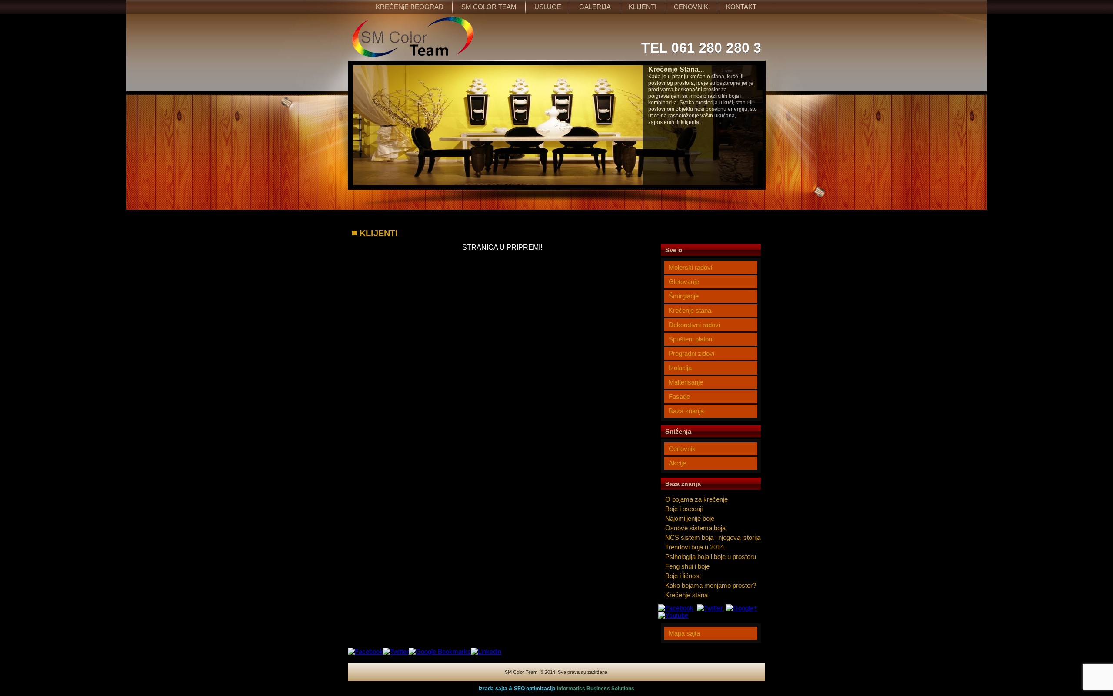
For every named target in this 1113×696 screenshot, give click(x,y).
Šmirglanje (684, 296)
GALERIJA (595, 6)
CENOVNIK (691, 6)
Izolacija (680, 367)
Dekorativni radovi (694, 324)
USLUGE (547, 6)
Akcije (677, 463)
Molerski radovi (690, 267)
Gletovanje (684, 281)
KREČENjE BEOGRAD (409, 6)
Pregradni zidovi (691, 353)
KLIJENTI (642, 6)
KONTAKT (741, 6)
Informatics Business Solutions (595, 689)
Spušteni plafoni (691, 339)
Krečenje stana (690, 310)
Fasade (679, 396)
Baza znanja (686, 411)
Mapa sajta (684, 633)
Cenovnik (682, 448)
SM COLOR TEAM (489, 6)
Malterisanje (686, 382)
